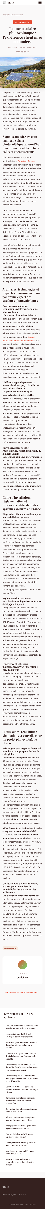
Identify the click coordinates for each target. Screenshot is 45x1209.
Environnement (17, 15)
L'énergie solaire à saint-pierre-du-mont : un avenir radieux (21, 1143)
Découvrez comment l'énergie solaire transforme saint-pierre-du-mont (22, 1026)
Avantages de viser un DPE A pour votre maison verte (20, 1152)
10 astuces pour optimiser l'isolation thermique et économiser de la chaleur (21, 1045)
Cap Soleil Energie (26, 161)
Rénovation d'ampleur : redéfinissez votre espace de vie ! (21, 1110)
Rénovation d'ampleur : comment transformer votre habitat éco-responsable (20, 1100)
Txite (8, 3)
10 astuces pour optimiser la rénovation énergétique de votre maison (20, 1162)
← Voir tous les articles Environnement (20, 992)
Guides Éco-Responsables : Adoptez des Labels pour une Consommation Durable (21, 1056)
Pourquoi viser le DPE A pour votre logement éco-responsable (21, 1127)
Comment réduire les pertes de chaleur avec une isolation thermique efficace (22, 1089)
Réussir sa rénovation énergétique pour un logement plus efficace (21, 1118)
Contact (22, 1194)
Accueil (6, 15)
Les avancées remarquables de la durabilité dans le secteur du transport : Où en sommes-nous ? (22, 1067)
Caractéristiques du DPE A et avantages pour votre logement (19, 1035)
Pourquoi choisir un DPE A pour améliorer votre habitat (20, 1135)
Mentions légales (9, 1194)
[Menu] (40, 3)
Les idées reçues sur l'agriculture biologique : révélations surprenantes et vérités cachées (22, 1078)
